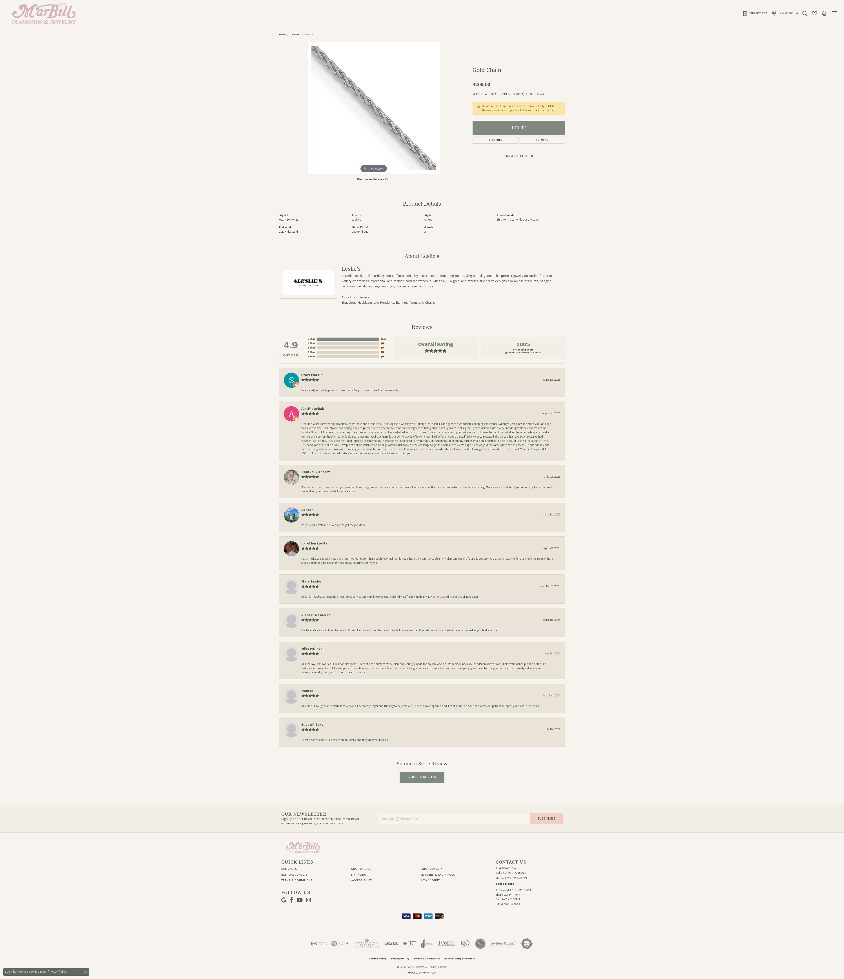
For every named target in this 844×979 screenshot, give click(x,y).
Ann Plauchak (312, 409)
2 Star (311, 352)
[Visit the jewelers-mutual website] (502, 943)
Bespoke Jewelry (294, 874)
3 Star (311, 347)
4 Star (311, 343)
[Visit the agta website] (391, 943)
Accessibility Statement (459, 958)
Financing (358, 874)
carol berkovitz (314, 543)
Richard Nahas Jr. (316, 615)
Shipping (495, 140)
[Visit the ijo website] (319, 943)
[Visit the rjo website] (465, 943)
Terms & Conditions (297, 880)
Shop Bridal (360, 868)
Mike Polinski (312, 649)
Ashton (307, 510)
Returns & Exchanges (438, 874)
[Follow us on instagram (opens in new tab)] (308, 900)
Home (282, 34)
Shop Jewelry (431, 868)
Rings (413, 303)
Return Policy (378, 958)
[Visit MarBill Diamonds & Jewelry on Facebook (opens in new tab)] (291, 900)
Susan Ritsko (312, 725)
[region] (374, 108)
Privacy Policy (400, 958)
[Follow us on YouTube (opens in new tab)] (300, 900)
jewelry (294, 34)
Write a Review (422, 777)
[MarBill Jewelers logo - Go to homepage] (43, 13)
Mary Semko (311, 581)
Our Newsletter (303, 814)
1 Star (311, 356)
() (383, 339)
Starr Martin (311, 375)
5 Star (311, 339)
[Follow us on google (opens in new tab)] (283, 900)
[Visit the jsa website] (480, 943)
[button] (805, 13)
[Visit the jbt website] (409, 943)
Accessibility (361, 880)
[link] (754, 13)
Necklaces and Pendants (375, 303)
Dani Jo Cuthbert (315, 472)
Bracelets (349, 303)
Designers (289, 868)
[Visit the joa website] (427, 943)
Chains (430, 303)
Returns (542, 140)
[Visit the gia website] (340, 943)
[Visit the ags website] (366, 943)
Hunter (307, 691)
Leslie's (356, 219)
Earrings (402, 303)
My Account (430, 880)
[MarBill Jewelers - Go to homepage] (302, 847)
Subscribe (546, 818)
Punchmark (429, 973)
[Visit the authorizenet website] (527, 943)
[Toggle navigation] (835, 13)
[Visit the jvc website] (446, 943)
